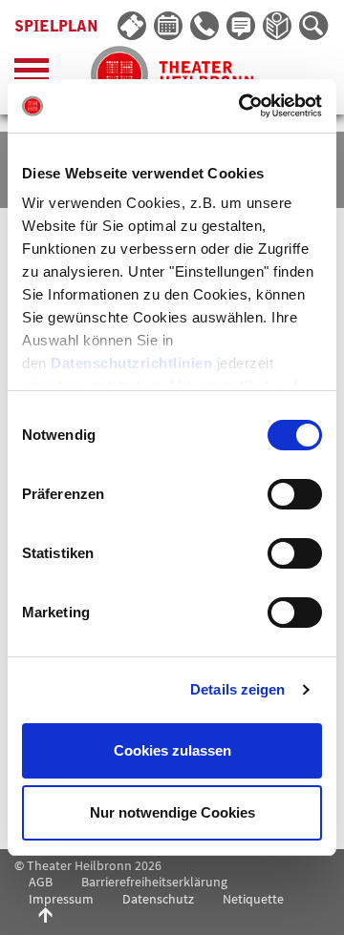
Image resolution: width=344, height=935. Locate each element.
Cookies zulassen (172, 750)
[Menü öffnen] (31, 75)
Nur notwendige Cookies (172, 812)
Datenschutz (158, 898)
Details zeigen (237, 689)
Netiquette (253, 898)
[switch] (295, 494)
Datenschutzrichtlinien (131, 363)
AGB (41, 881)
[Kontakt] (205, 26)
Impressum (61, 898)
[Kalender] (169, 26)
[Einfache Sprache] (278, 26)
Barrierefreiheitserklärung (154, 881)
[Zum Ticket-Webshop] (133, 26)
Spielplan (56, 26)
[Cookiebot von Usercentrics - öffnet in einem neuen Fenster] (242, 106)
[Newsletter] (241, 26)
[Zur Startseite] (172, 74)
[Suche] (314, 26)
